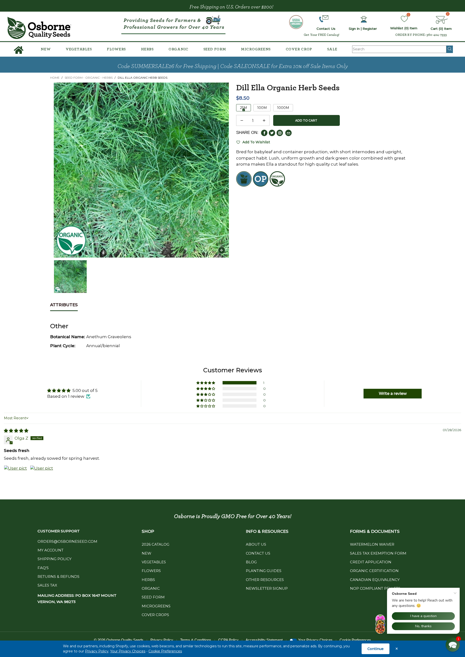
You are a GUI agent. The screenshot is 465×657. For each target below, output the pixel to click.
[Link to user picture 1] (15, 477)
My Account (50, 550)
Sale (332, 49)
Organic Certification (374, 570)
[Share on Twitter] (272, 133)
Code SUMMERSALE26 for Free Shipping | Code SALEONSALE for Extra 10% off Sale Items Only (232, 66)
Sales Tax (47, 585)
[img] (16, 430)
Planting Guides (263, 570)
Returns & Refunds (58, 576)
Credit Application (370, 562)
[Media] (221, 250)
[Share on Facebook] (264, 133)
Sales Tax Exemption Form (378, 553)
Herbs (147, 49)
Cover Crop (299, 49)
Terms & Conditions (195, 640)
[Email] (288, 133)
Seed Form (214, 49)
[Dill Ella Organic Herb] (141, 170)
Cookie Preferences (165, 651)
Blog (251, 562)
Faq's (43, 567)
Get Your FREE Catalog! (321, 35)
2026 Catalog (155, 544)
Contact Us (258, 553)
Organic (178, 49)
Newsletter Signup (267, 588)
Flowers (116, 49)
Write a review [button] (393, 393)
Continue (375, 649)
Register (370, 29)
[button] (241, 120)
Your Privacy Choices (127, 651)
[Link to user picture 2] (41, 477)
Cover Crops (155, 614)
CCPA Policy (228, 640)
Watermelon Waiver (372, 544)
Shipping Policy (54, 559)
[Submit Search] (449, 49)
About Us (256, 544)
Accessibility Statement (264, 640)
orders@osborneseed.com (67, 541)
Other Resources (265, 579)
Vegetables (79, 49)
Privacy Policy (96, 651)
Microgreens (256, 49)
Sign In (354, 29)
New (46, 49)
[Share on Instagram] (279, 133)
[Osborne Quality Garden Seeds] (39, 28)
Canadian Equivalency (375, 579)
